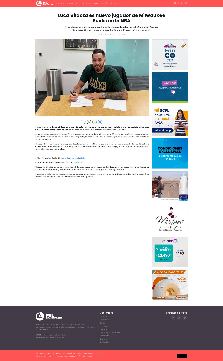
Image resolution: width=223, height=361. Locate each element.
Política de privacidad (66, 356)
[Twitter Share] (89, 122)
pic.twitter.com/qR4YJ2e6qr (73, 158)
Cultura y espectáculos (110, 332)
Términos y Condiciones (46, 356)
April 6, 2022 (79, 162)
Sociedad (70, 3)
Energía (103, 339)
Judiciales (104, 342)
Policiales (87, 3)
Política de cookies (84, 356)
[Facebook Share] (83, 122)
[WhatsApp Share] (94, 122)
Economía (104, 335)
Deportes (98, 3)
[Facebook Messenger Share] (100, 122)
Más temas (109, 3)
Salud (78, 3)
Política (60, 3)
